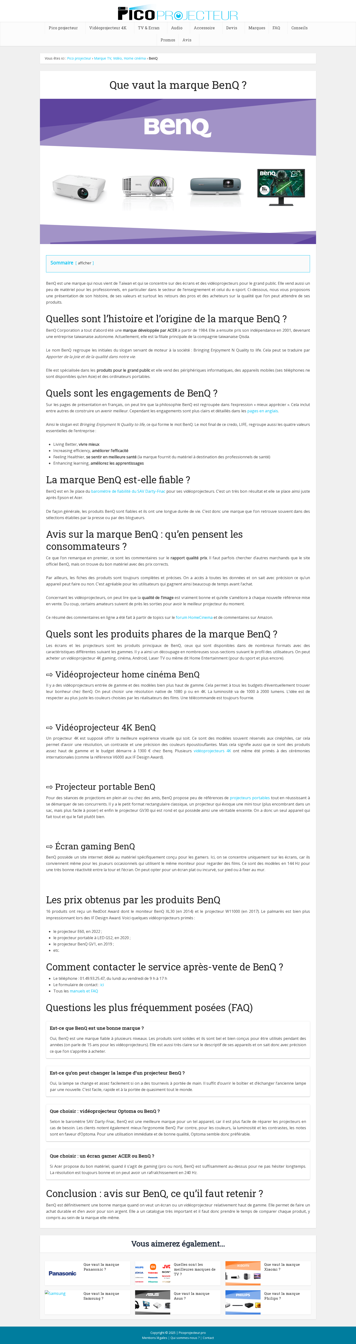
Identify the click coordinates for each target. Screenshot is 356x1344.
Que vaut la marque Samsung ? (101, 1296)
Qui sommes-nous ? (185, 1338)
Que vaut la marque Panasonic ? (101, 1267)
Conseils (299, 27)
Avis (186, 39)
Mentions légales (154, 1338)
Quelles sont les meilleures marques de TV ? (195, 1269)
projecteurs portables (250, 797)
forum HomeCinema (194, 617)
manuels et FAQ (84, 991)
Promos (168, 39)
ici (102, 984)
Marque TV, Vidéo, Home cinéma (120, 58)
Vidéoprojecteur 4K (108, 27)
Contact (208, 1338)
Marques (256, 27)
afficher (84, 263)
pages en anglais (262, 411)
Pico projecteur (63, 27)
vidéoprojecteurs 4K (212, 750)
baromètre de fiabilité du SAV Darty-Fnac (128, 491)
